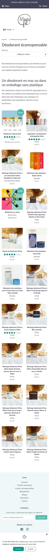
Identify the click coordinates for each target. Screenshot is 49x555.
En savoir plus (31, 544)
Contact (24, 501)
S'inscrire (41, 517)
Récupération (24, 491)
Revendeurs (24, 498)
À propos (24, 482)
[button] (8, 29)
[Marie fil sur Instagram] (27, 530)
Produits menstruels (24, 485)
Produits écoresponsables (24, 488)
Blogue (24, 495)
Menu (7, 6)
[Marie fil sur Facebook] (21, 530)
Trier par (5, 50)
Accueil (4, 39)
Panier (44, 6)
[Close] (47, 534)
